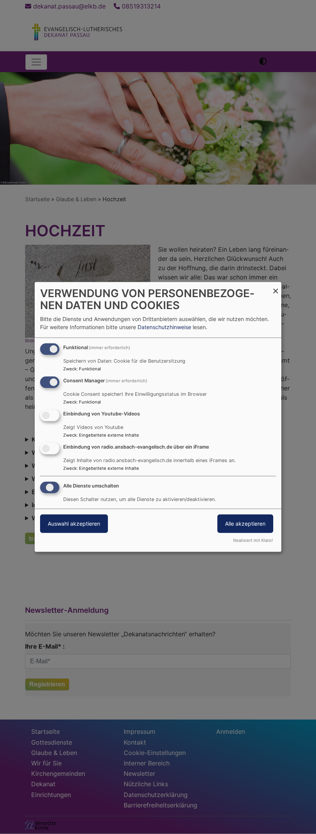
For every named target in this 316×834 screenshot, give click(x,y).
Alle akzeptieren (245, 523)
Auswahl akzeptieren (74, 523)
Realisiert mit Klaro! (253, 540)
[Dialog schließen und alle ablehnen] (275, 287)
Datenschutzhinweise (164, 327)
